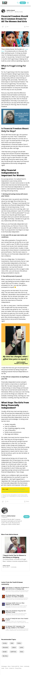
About (9, 666)
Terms (6, 668)
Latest (21, 647)
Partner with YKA (15, 666)
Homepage (4, 666)
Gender (5, 651)
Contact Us (11, 668)
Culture (14, 647)
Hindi (12, 643)
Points (21, 666)
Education (5, 647)
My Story (5, 656)
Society (5, 643)
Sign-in (23, 3)
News (21, 651)
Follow (26, 516)
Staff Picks (13, 651)
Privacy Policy (18, 668)
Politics (19, 643)
